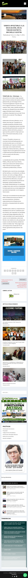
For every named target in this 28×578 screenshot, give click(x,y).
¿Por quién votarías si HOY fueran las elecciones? (12, 323)
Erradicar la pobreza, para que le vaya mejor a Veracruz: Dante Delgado (13, 343)
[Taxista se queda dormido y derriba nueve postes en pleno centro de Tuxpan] (4, 506)
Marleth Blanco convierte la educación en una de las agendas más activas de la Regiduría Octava (16, 512)
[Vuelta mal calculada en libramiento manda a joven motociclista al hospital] (4, 487)
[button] (25, 575)
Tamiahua (14, 501)
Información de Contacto (8, 429)
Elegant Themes (12, 572)
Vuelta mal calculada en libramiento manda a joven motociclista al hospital (16, 487)
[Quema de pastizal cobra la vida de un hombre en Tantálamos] (4, 500)
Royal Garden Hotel (14, 251)
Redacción (13, 35)
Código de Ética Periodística (9, 432)
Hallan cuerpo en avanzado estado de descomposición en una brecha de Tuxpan (15, 493)
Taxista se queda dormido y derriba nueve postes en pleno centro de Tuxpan (16, 505)
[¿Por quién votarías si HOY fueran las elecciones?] (14, 313)
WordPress (14, 574)
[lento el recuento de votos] (14, 375)
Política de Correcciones (8, 436)
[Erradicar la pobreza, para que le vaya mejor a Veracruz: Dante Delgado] (14, 333)
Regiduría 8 (14, 514)
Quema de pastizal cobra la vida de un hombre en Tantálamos (15, 500)
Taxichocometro (19, 507)
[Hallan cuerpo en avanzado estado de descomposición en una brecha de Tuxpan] (4, 493)
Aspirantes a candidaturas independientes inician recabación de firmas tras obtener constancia (13, 363)
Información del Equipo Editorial (10, 434)
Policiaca (14, 488)
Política (14, 37)
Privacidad (5, 430)
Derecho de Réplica (7, 438)
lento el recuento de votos (9, 383)
